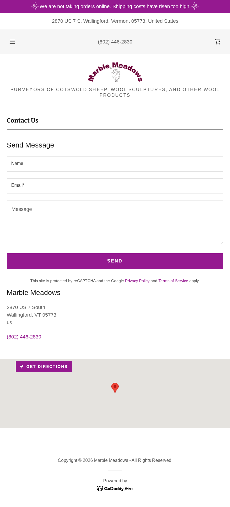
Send (115, 261)
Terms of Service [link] (173, 280)
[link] (217, 41)
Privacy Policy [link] (137, 280)
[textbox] (115, 164)
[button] (16, 41)
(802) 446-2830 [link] (115, 42)
